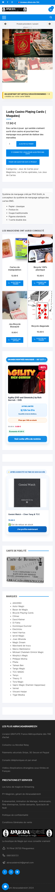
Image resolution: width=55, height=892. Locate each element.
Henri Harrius (19, 632)
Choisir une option (41, 283)
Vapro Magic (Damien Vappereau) (29, 685)
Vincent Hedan (20, 691)
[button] (48, 33)
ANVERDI (17, 603)
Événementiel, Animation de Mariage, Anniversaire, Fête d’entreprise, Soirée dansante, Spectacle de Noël (26, 804)
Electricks (17, 629)
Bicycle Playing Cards (23, 612)
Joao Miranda (19, 639)
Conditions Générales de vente (17, 822)
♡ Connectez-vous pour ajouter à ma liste (27, 153)
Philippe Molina (20, 658)
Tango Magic (19, 668)
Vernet (16, 688)
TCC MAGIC (18, 672)
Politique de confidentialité (15, 815)
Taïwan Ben (18, 665)
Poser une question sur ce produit (23, 162)
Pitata (15, 662)
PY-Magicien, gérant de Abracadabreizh (21, 794)
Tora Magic (18, 681)
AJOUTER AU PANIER (26, 144)
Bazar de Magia (20, 609)
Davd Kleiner (19, 619)
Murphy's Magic (20, 655)
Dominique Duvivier (22, 626)
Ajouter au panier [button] (16, 283)
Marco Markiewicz (21, 649)
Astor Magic (18, 606)
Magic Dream (19, 642)
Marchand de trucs (22, 645)
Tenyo (15, 675)
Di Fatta (16, 622)
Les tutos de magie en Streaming (18, 787)
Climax (16, 616)
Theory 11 (17, 678)
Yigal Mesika (19, 695)
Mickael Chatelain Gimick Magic (28, 652)
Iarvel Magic (18, 635)
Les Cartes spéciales (27, 172)
